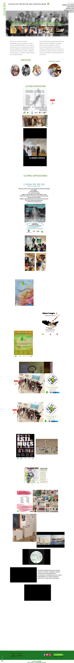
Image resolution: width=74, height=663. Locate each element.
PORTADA (71, 3)
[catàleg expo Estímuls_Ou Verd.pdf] (16, 383)
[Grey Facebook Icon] (2, 656)
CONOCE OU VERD (68, 5)
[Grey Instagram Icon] (2, 659)
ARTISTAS (70, 7)
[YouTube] (47, 655)
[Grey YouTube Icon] (2, 661)
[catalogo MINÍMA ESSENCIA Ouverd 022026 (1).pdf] (52, 103)
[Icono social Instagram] (50, 655)
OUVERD (4, 9)
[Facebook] (44, 655)
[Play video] (35, 371)
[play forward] (42, 70)
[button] (54, 70)
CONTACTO (70, 12)
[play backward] (9, 70)
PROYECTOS (70, 8)
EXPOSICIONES (69, 10)
